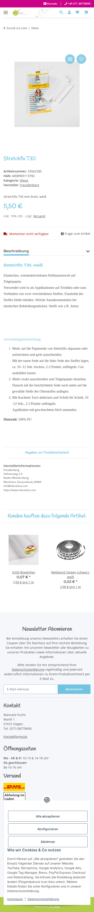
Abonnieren (74, 689)
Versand (39, 216)
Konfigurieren (48, 829)
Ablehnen (48, 842)
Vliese (24, 180)
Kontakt (52, 3)
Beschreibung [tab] (16, 251)
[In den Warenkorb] (6, 48)
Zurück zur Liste (17, 28)
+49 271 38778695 (79, 3)
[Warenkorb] (86, 12)
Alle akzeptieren (48, 816)
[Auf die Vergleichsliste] (70, 59)
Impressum (15, 899)
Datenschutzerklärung (43, 899)
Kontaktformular (15, 737)
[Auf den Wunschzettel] (81, 59)
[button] (62, 12)
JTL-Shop (54, 906)
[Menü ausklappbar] (5, 10)
